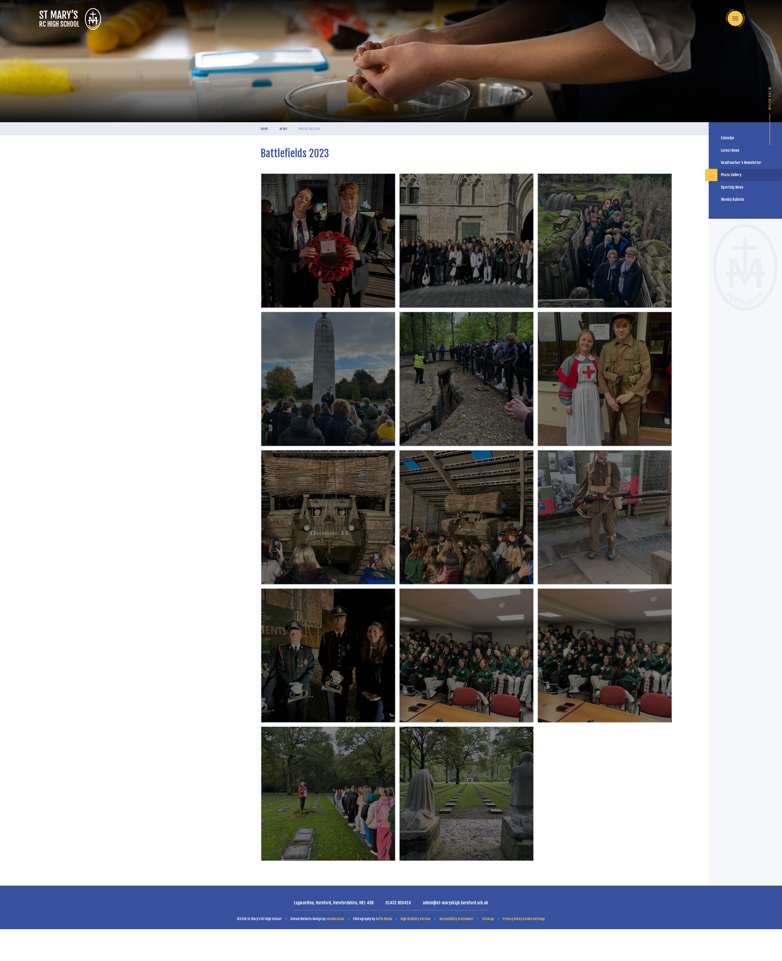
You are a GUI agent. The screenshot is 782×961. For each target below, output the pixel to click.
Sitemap (488, 919)
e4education (335, 919)
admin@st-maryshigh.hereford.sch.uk (455, 902)
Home (264, 129)
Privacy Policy (512, 919)
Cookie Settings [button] (534, 919)
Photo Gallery (310, 129)
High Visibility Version (415, 919)
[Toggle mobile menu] (735, 18)
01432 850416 (398, 902)
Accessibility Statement (456, 919)
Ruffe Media (384, 919)
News (283, 129)
